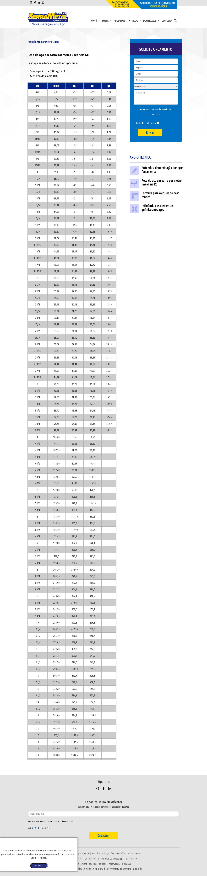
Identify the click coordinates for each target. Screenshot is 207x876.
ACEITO (38, 865)
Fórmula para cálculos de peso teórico (160, 195)
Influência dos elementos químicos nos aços (157, 207)
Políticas (126, 863)
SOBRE (105, 20)
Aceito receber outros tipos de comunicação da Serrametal (156, 111)
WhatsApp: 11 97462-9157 (125, 858)
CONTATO (167, 20)
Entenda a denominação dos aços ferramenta (162, 169)
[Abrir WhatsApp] (199, 868)
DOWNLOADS (149, 20)
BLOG (135, 20)
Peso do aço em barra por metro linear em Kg (162, 182)
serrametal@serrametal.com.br (125, 868)
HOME (94, 20)
